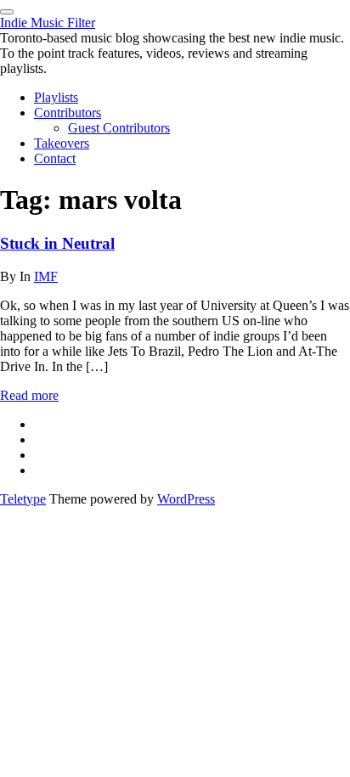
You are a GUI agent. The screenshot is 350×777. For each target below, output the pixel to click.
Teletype (23, 499)
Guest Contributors (119, 128)
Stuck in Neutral (57, 243)
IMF (46, 276)
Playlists (56, 97)
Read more (29, 395)
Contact (55, 158)
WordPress (186, 499)
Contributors (67, 112)
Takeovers (61, 143)
